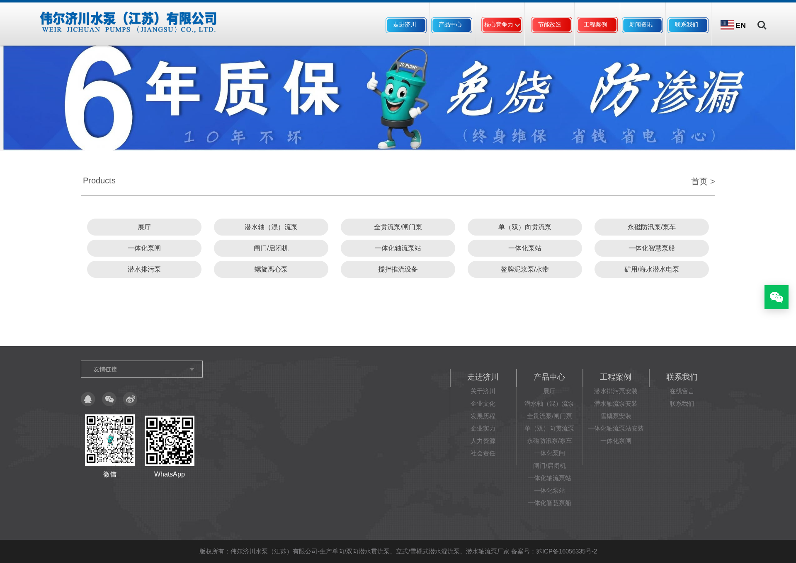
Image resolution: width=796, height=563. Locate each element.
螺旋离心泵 (271, 269)
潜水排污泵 (144, 269)
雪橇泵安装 (615, 415)
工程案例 (595, 24)
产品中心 (450, 24)
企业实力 (483, 428)
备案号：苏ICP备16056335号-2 (554, 551)
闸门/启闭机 (271, 248)
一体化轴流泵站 (398, 248)
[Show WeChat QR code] (776, 297)
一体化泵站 (524, 248)
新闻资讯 (641, 24)
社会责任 (483, 453)
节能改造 (549, 24)
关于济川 (483, 391)
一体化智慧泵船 (652, 248)
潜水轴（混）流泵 (271, 227)
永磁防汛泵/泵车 (652, 227)
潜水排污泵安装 (616, 391)
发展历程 (483, 415)
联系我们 (686, 24)
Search (762, 19)
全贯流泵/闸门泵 (398, 227)
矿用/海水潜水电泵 (651, 269)
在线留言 (682, 391)
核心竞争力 (498, 24)
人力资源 (483, 440)
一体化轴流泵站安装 (616, 428)
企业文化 (483, 403)
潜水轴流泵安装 (616, 403)
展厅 (144, 227)
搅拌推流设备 (398, 269)
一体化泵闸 (144, 248)
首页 (699, 181)
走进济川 (404, 24)
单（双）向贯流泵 (524, 227)
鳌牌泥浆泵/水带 (525, 269)
